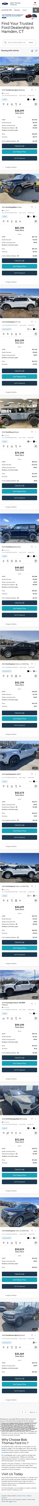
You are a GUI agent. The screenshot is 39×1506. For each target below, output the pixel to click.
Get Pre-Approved (19, 158)
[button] (6, 10)
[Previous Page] (22, 1412)
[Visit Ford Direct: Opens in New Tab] (13, 1501)
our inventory (5, 1452)
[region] (19, 130)
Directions (17, 10)
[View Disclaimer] (20, 104)
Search (31, 42)
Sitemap (19, 1495)
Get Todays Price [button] (19, 152)
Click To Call (19, 146)
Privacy (24, 1495)
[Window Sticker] (35, 104)
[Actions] (35, 90)
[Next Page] (25, 1412)
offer (24, 1481)
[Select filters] (32, 50)
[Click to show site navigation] (36, 10)
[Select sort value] (35, 50)
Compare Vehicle (10, 167)
